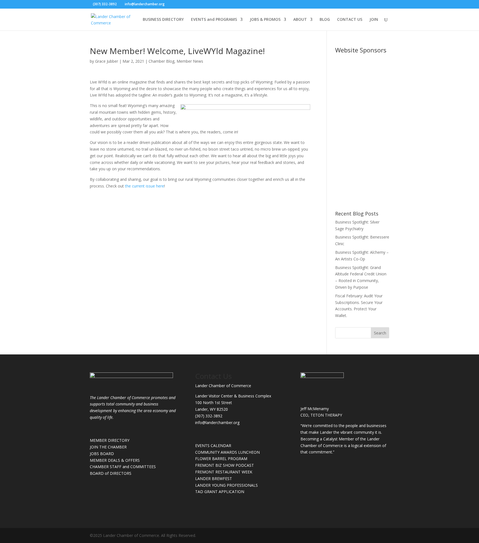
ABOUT (300, 19)
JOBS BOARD (102, 453)
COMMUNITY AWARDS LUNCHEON (227, 452)
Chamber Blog (161, 61)
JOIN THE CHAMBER (108, 447)
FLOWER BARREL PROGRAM (221, 458)
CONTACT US (349, 19)
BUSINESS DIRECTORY (163, 19)
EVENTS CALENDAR (213, 445)
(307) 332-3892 (208, 415)
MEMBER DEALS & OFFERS (115, 460)
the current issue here (144, 186)
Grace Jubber (106, 61)
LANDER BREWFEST (213, 478)
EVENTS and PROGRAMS (214, 19)
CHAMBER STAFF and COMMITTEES (123, 466)
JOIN (374, 19)
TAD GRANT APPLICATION (219, 491)
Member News (190, 61)
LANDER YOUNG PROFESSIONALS (226, 485)
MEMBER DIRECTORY (109, 440)
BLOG (325, 19)
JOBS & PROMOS (265, 19)
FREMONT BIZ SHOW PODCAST (224, 465)
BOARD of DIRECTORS (110, 473)
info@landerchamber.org (217, 422)
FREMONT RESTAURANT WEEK (223, 472)
